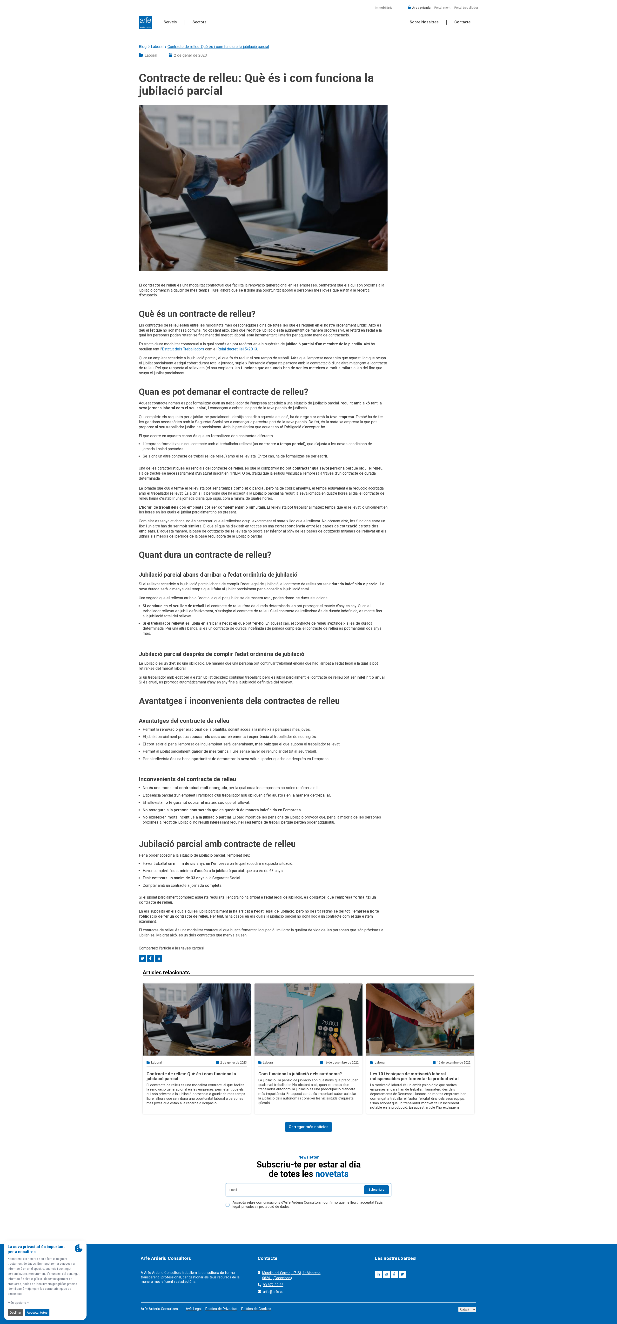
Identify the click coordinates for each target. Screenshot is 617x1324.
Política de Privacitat (221, 1309)
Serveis (170, 22)
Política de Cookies (256, 1309)
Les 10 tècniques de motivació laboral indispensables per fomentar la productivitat (414, 1076)
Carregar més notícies (309, 1127)
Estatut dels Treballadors (183, 349)
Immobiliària (383, 7)
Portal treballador (466, 7)
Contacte (462, 22)
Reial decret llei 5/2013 (237, 349)
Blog (143, 46)
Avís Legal (193, 1309)
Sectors (200, 22)
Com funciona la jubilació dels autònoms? (300, 1073)
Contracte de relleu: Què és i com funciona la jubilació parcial (191, 1076)
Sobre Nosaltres (424, 22)
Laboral (157, 46)
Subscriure (376, 1189)
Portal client (442, 7)
